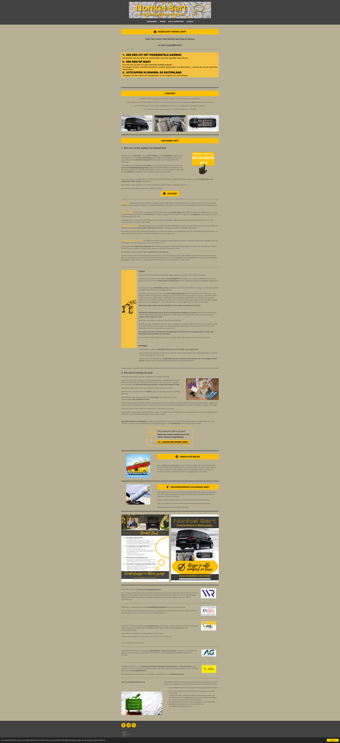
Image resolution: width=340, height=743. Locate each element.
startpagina (125, 731)
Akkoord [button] (332, 740)
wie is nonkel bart (126, 734)
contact (124, 735)
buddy (124, 733)
